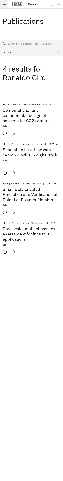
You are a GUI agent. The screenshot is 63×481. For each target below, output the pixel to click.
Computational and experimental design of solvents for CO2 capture (26, 115)
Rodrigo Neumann (32, 223)
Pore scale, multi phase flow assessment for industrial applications (29, 234)
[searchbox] (31, 44)
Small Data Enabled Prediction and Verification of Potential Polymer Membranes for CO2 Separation (31, 194)
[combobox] (31, 52)
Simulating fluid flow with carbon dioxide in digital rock (30, 152)
